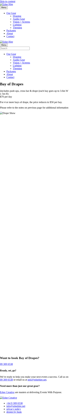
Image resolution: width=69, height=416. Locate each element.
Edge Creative (7, 392)
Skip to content (7, 1)
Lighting (17, 24)
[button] (6, 364)
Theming (17, 27)
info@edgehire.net (37, 379)
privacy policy (13, 409)
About (9, 33)
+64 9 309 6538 (14, 403)
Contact (10, 36)
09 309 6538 (6, 379)
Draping (17, 16)
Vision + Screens (21, 21)
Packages (11, 30)
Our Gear (11, 13)
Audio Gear (19, 19)
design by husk (14, 412)
